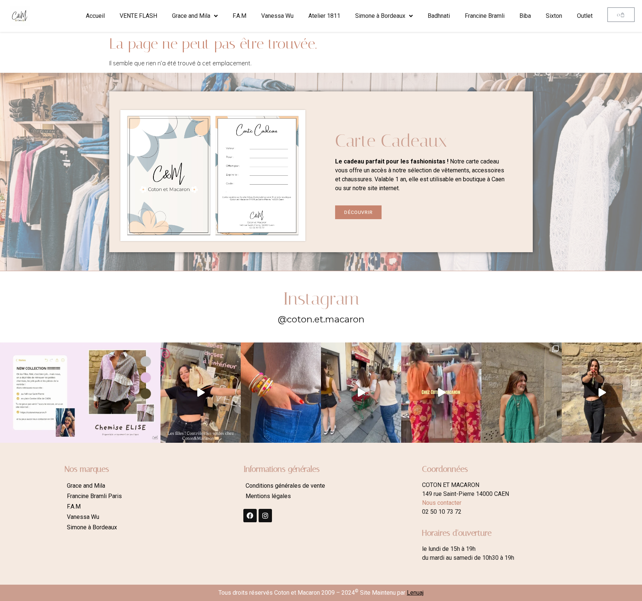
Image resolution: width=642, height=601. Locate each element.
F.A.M (239, 15)
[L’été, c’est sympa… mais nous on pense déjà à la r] (40, 392)
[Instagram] (265, 515)
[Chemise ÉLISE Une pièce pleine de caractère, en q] (120, 392)
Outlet (585, 15)
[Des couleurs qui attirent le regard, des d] (281, 392)
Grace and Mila (191, 15)
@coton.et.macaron (321, 319)
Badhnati (439, 15)
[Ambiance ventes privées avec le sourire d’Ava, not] (602, 392)
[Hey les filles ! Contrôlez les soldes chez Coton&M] (200, 392)
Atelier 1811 (324, 15)
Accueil (95, 15)
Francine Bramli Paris (94, 496)
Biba (525, 15)
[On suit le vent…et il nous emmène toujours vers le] (441, 392)
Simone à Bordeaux (380, 15)
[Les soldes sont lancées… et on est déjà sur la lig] (361, 392)
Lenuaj (415, 592)
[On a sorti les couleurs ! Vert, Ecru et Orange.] (522, 392)
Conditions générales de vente (285, 485)
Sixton (554, 15)
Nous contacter (441, 502)
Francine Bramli (485, 15)
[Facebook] (250, 515)
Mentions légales (268, 496)
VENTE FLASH (138, 15)
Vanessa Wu (277, 15)
